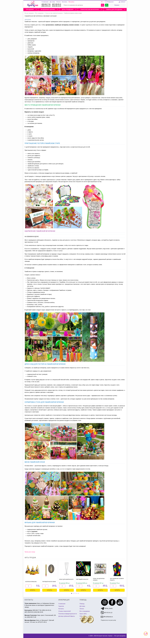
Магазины (71, 2)
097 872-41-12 (108, 612)
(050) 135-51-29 (46, 6)
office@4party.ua (108, 616)
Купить (32, 590)
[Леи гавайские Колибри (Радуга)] (117, 568)
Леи (28, 282)
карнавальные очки (97, 395)
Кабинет (122, 2)
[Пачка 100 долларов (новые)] (100, 569)
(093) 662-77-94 (46, 4)
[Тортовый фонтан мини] (49, 570)
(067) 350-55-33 (56, 4)
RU (102, 2)
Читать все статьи (30, 552)
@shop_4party (108, 608)
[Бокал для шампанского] (66, 568)
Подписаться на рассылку (108, 620)
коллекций (39, 418)
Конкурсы (73, 541)
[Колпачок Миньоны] (32, 570)
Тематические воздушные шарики (37, 300)
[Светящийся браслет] (83, 568)
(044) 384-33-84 (56, 6)
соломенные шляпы (111, 395)
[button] (36, 9)
